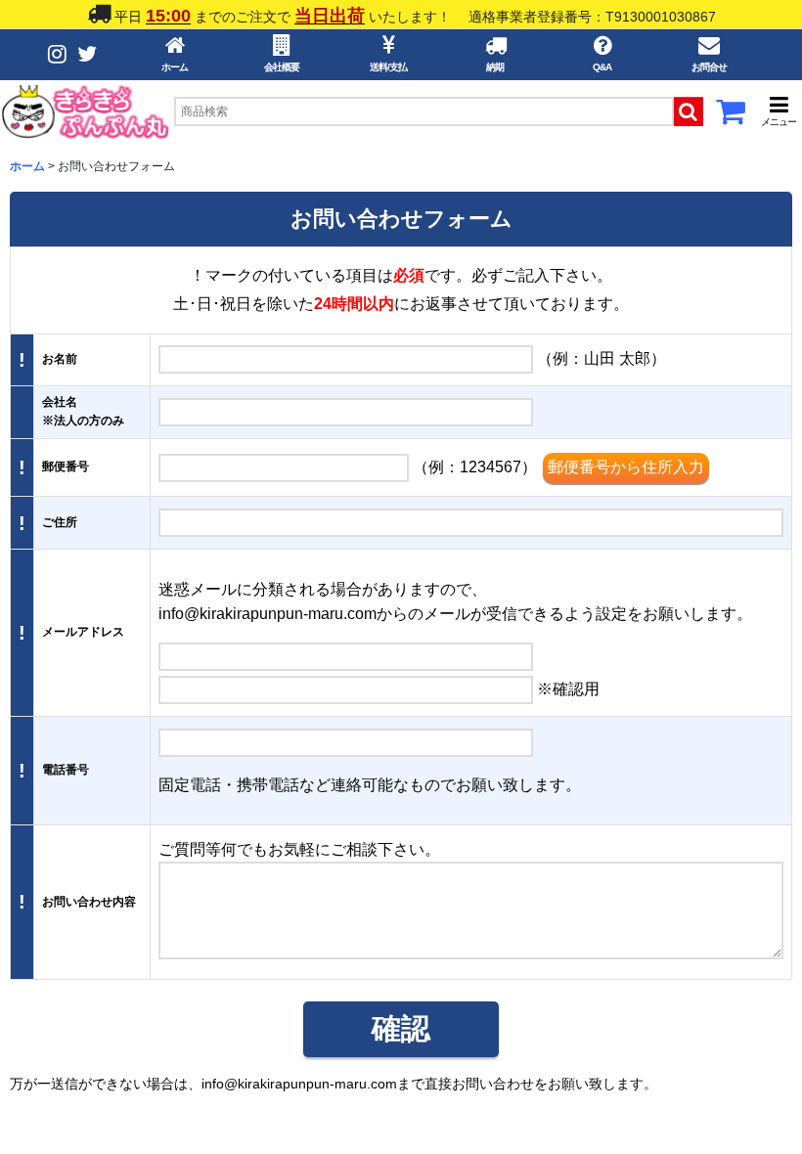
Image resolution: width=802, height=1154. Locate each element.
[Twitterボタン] (87, 54)
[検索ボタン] (688, 111)
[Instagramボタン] (57, 54)
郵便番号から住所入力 (626, 467)
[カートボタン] (730, 117)
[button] (778, 111)
